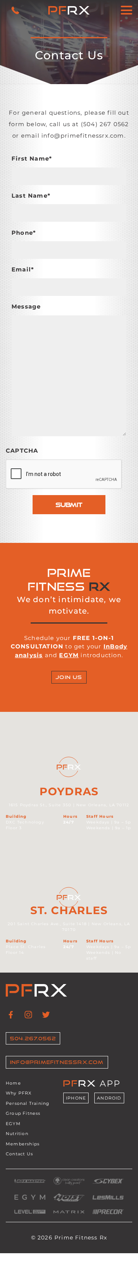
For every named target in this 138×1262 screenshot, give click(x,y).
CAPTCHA (22, 450)
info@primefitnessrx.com (82, 135)
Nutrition (17, 1134)
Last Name (31, 195)
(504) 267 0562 (105, 124)
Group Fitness (23, 1113)
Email (23, 269)
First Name (32, 158)
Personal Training (27, 1103)
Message (26, 306)
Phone (24, 232)
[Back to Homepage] (69, 10)
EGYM (13, 1123)
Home (13, 1083)
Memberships (22, 1144)
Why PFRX (19, 1093)
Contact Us (19, 1154)
